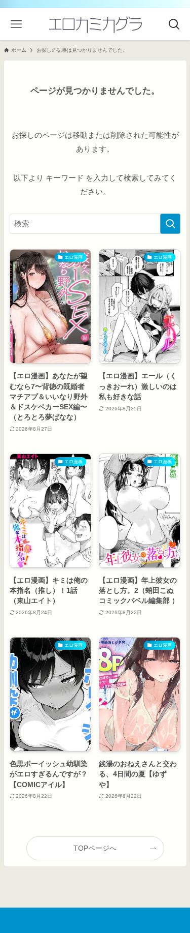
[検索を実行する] (170, 224)
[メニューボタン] (16, 24)
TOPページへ (95, 848)
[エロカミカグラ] (95, 24)
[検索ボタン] (174, 24)
